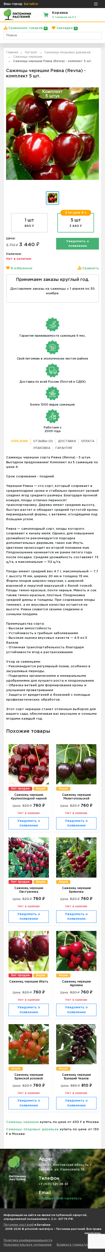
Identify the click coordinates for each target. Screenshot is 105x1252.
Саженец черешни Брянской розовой (28, 1077)
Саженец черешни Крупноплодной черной (29, 797)
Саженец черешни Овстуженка (28, 890)
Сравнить (90, 268)
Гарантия (63, 448)
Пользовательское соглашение (28, 1244)
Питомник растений (19, 1225)
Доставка (67, 441)
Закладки (66, 28)
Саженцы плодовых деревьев (32, 1129)
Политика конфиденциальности (28, 1240)
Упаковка (41, 448)
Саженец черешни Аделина (76, 983)
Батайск (31, 4)
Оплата (87, 441)
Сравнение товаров (27, 28)
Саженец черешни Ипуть (28, 981)
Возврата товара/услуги (75, 1244)
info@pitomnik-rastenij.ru (60, 1198)
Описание (19, 441)
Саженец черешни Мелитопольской (76, 797)
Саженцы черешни (22, 1122)
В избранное (21, 268)
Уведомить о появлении (77, 244)
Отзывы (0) (43, 441)
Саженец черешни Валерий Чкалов (76, 1077)
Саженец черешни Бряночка (76, 890)
